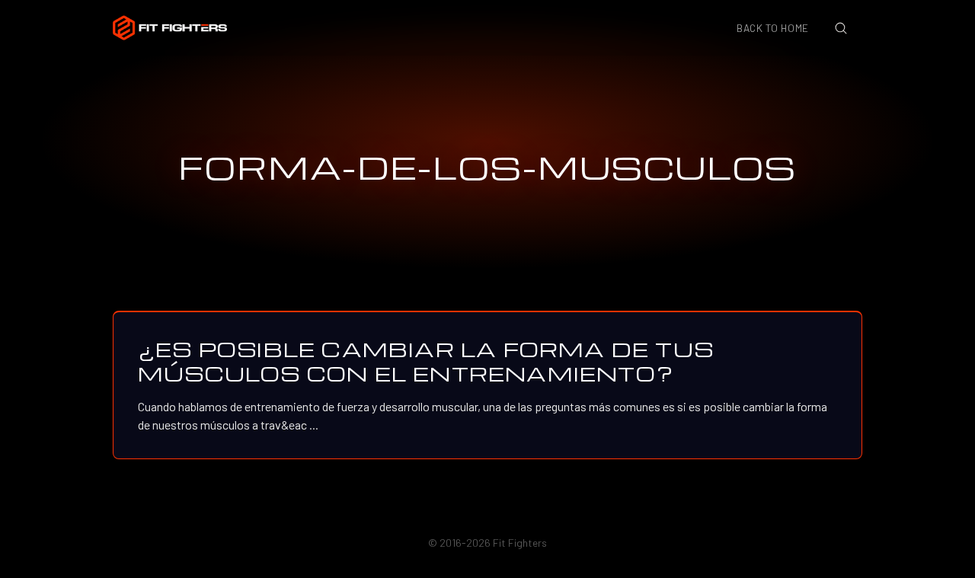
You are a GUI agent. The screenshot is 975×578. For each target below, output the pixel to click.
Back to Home (773, 27)
